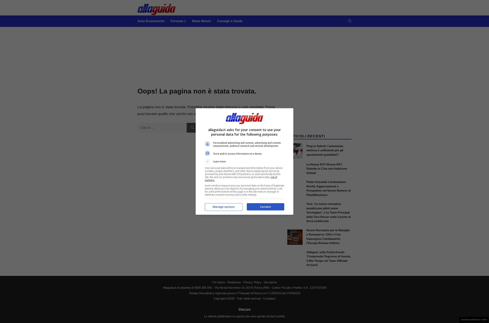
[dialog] (244, 161)
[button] (244, 161)
